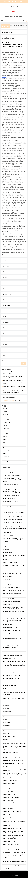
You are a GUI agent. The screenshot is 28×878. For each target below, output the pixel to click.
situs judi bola (6, 705)
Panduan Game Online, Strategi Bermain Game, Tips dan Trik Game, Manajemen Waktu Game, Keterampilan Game (14, 620)
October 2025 (6, 428)
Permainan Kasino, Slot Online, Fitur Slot (12, 678)
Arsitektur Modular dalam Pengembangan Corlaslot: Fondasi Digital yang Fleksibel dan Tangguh (12, 44)
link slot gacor (6, 266)
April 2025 (5, 445)
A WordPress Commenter (9, 400)
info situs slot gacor (7, 552)
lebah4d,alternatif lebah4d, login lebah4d (12, 593)
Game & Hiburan (6, 504)
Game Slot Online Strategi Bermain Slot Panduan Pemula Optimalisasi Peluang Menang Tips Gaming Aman (14, 528)
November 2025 (6, 425)
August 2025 (5, 433)
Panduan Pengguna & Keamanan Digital (11, 630)
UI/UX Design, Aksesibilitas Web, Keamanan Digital (14, 865)
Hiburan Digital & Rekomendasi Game (11, 544)
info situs (5, 546)
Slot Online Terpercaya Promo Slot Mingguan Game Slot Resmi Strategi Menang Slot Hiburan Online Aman (14, 748)
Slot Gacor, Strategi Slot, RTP (9, 736)
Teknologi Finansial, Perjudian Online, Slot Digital (14, 821)
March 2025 (5, 447)
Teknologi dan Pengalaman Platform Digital (12, 811)
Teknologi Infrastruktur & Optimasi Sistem (12, 828)
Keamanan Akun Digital (8, 576)
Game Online (6, 509)
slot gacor (5, 272)
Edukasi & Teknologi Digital (9, 498)
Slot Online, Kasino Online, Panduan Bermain (13, 757)
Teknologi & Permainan (8, 800)
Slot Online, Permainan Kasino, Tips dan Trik (13, 763)
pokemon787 (6, 688)
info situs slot (6, 549)
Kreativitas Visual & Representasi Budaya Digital (14, 590)
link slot (4, 283)
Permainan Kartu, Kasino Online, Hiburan (12, 675)
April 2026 (5, 411)
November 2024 (6, 459)
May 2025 (5, 442)
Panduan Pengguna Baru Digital (10, 633)
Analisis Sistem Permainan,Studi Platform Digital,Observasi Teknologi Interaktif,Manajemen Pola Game (14, 480)
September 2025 (6, 431)
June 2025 (5, 439)
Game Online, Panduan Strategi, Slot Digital (12, 519)
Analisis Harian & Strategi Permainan (11, 475)
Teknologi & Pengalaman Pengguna (11, 797)
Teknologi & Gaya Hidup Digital (10, 786)
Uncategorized (6, 868)
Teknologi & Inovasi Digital (9, 791)
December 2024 (6, 456)
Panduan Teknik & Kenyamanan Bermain (12, 650)
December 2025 (6, 422)
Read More (4, 255)
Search (4, 361)
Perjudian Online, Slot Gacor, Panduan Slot (12, 670)
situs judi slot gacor (7, 711)
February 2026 (6, 417)
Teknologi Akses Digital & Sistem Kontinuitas (13, 803)
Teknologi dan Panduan (8, 808)
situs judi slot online (7, 714)
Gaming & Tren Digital (8, 535)
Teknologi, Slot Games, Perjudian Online (12, 849)
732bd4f (5, 49)
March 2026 (5, 414)
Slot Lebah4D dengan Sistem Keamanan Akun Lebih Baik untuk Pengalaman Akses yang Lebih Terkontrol (14, 382)
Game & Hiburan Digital (8, 506)
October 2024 (6, 462)
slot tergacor (6, 766)
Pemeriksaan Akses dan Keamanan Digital (12, 655)
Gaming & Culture (7, 532)
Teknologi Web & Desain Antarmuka (11, 844)
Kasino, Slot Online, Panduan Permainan (12, 568)
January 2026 (6, 419)
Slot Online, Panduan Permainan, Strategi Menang (14, 760)
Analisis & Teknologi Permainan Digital (11, 472)
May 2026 (5, 408)
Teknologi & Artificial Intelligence (10, 780)
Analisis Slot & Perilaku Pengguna (10, 484)
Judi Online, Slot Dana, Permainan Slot (11, 562)
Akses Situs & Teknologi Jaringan (10, 470)
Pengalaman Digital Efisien (9, 658)
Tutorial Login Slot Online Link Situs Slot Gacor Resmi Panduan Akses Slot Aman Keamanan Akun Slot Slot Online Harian (14, 861)
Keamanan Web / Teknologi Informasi (11, 587)
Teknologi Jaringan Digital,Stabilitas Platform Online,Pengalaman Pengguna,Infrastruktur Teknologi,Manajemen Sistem (13, 837)
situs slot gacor (6, 305)
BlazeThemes (15, 875)
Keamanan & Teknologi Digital (9, 570)
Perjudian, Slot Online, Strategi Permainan (12, 672)
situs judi (5, 702)
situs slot (5, 344)
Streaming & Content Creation (9, 777)
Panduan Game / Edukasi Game (10, 616)
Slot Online (5, 739)
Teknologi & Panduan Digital (9, 794)
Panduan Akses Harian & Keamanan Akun (12, 601)
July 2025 (5, 436)
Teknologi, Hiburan (7, 847)
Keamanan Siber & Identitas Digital (10, 584)
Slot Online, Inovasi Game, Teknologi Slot (12, 752)
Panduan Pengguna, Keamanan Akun (11, 635)
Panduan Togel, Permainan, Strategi (11, 653)
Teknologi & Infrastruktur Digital (10, 789)
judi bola (5, 559)
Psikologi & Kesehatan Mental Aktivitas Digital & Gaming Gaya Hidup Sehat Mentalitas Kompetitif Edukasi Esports (14, 693)
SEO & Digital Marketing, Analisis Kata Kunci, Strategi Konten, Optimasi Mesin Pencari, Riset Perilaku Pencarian (13, 698)
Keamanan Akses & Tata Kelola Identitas (12, 573)
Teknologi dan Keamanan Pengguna (11, 805)
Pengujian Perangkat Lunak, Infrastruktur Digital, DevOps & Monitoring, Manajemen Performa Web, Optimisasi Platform (14, 665)
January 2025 (6, 453)
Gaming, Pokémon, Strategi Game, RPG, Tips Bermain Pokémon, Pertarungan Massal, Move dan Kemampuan (14, 540)
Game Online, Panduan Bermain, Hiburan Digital (13, 516)
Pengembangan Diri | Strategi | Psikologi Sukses (14, 661)
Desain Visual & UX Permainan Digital (11, 495)
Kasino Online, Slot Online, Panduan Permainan (13, 565)
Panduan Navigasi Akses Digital (10, 627)
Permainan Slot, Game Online (9, 685)
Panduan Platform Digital (8, 643)
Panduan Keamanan (7, 624)
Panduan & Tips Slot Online (9, 598)
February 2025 (6, 450)
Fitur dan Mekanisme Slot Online (10, 501)
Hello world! (19, 400)
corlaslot (4, 77)
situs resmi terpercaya (8, 716)
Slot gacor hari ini (7, 294)
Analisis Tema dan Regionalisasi (10, 487)
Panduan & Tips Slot (7, 596)
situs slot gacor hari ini (8, 725)
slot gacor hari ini (7, 733)
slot (4, 299)
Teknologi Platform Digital (9, 841)
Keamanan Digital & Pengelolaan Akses (12, 582)
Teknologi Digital (6, 814)
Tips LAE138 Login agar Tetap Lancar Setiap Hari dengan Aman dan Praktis (12, 1)
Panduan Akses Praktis (8, 604)
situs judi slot (6, 708)
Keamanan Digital (7, 579)
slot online (5, 333)
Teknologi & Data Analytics (9, 783)
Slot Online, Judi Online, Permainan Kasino (12, 755)
